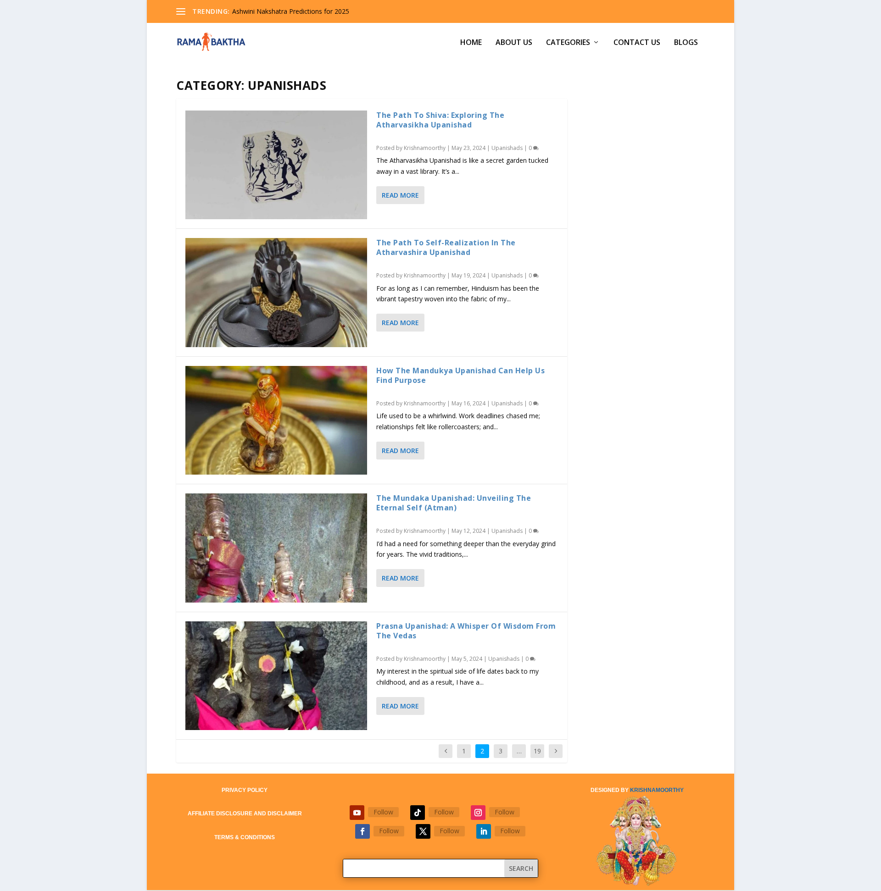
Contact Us (636, 43)
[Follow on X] (423, 831)
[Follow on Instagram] (478, 812)
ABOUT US (514, 43)
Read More (400, 195)
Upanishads (507, 148)
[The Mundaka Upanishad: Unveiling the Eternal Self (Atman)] (276, 547)
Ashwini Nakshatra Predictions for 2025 (290, 11)
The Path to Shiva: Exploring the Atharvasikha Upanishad (440, 120)
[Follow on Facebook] (362, 831)
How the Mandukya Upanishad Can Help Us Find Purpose (460, 375)
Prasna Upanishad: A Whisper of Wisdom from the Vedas (466, 631)
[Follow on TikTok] (417, 812)
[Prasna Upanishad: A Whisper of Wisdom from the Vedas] (276, 675)
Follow (383, 812)
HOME (471, 43)
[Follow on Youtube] (357, 812)
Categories (568, 43)
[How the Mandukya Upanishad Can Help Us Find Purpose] (276, 420)
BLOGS (686, 43)
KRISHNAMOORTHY (657, 790)
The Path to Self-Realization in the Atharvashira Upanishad (446, 247)
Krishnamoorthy (425, 148)
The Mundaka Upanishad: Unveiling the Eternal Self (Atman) (453, 503)
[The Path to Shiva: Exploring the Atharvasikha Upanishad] (276, 165)
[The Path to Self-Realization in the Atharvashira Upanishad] (276, 292)
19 (537, 751)
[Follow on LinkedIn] (483, 831)
